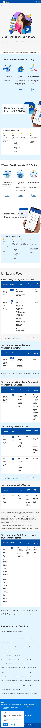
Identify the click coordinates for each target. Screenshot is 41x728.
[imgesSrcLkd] (28, 715)
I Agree (5, 724)
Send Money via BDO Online (22, 52)
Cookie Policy (8, 719)
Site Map (29, 724)
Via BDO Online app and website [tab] (9, 631)
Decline (11, 724)
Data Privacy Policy (16, 719)
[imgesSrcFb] (25, 715)
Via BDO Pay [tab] (21, 631)
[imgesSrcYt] (31, 715)
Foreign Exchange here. (14, 478)
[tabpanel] (20, 665)
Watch (20, 89)
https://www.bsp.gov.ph (29, 704)
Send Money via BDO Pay (8, 52)
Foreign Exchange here (14, 338)
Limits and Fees (33, 52)
